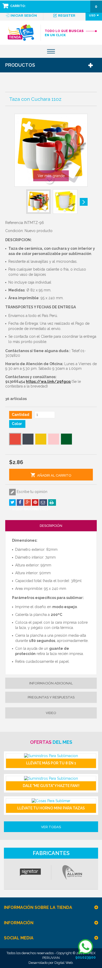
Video (51, 713)
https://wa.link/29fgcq (48, 381)
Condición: (14, 231)
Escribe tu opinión (31, 492)
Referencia (14, 223)
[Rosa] (53, 439)
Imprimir (52, 502)
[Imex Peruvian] (21, 32)
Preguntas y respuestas (51, 697)
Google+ (27, 502)
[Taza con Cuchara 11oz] (38, 202)
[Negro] (27, 439)
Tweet (12, 502)
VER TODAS (51, 827)
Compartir (20, 502)
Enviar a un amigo (43, 502)
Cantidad (20, 415)
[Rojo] (15, 439)
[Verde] (66, 439)
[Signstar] (30, 872)
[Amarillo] (40, 439)
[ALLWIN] (72, 872)
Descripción (51, 526)
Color (17, 424)
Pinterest (35, 502)
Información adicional (51, 683)
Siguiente (84, 202)
